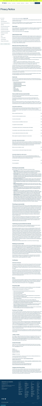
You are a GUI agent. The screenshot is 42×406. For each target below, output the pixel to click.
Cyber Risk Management (26, 394)
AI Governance (27, 387)
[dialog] (3, 405)
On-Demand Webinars (32, 391)
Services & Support (19, 387)
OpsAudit (26, 388)
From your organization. (15, 163)
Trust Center (38, 392)
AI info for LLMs (38, 398)
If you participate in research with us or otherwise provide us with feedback (22, 127)
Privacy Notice (12, 402)
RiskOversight (27, 392)
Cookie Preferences (4, 403)
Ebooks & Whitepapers (33, 394)
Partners (38, 387)
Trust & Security (17, 402)
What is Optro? (32, 396)
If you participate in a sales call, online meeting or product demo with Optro (22, 130)
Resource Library (32, 389)
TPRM (26, 397)
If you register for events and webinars (17, 124)
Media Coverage (38, 386)
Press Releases (38, 389)
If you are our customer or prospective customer (19, 116)
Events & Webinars (32, 387)
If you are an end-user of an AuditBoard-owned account (20, 121)
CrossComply (26, 391)
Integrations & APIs (20, 389)
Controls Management (26, 383)
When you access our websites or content (18, 147)
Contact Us (38, 394)
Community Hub (32, 385)
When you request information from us (17, 113)
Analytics (19, 384)
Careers (38, 384)
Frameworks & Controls (20, 392)
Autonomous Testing (26, 386)
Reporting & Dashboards (20, 394)
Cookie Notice (23, 402)
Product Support (38, 396)
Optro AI (19, 385)
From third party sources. (15, 160)
